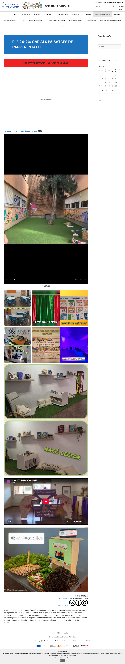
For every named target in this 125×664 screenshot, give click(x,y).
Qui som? (14, 14)
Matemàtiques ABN (35, 20)
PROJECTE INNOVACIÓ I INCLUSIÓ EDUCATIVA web (20, 131)
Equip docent (76, 14)
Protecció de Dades (75, 20)
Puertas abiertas (91, 20)
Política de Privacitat (48, 641)
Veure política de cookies (62, 658)
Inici (6, 14)
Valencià (101, 36)
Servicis (48, 14)
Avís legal (38, 641)
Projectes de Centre (101, 14)
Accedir (121, 9)
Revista (88, 14)
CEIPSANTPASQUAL (65, 598)
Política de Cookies (61, 641)
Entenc (62, 661)
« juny (100, 100)
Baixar (40, 131)
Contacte (78, 641)
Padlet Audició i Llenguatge (56, 20)
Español (108, 36)
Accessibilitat (86, 641)
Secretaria (24, 14)
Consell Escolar (63, 14)
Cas (122, 6)
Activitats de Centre (10, 20)
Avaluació (117, 14)
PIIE (76, 596)
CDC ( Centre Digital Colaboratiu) (110, 20)
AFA (24, 20)
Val (119, 6)
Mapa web (71, 641)
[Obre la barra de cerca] (62, 26)
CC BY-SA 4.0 (63, 605)
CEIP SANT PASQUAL (58, 6)
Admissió (37, 14)
